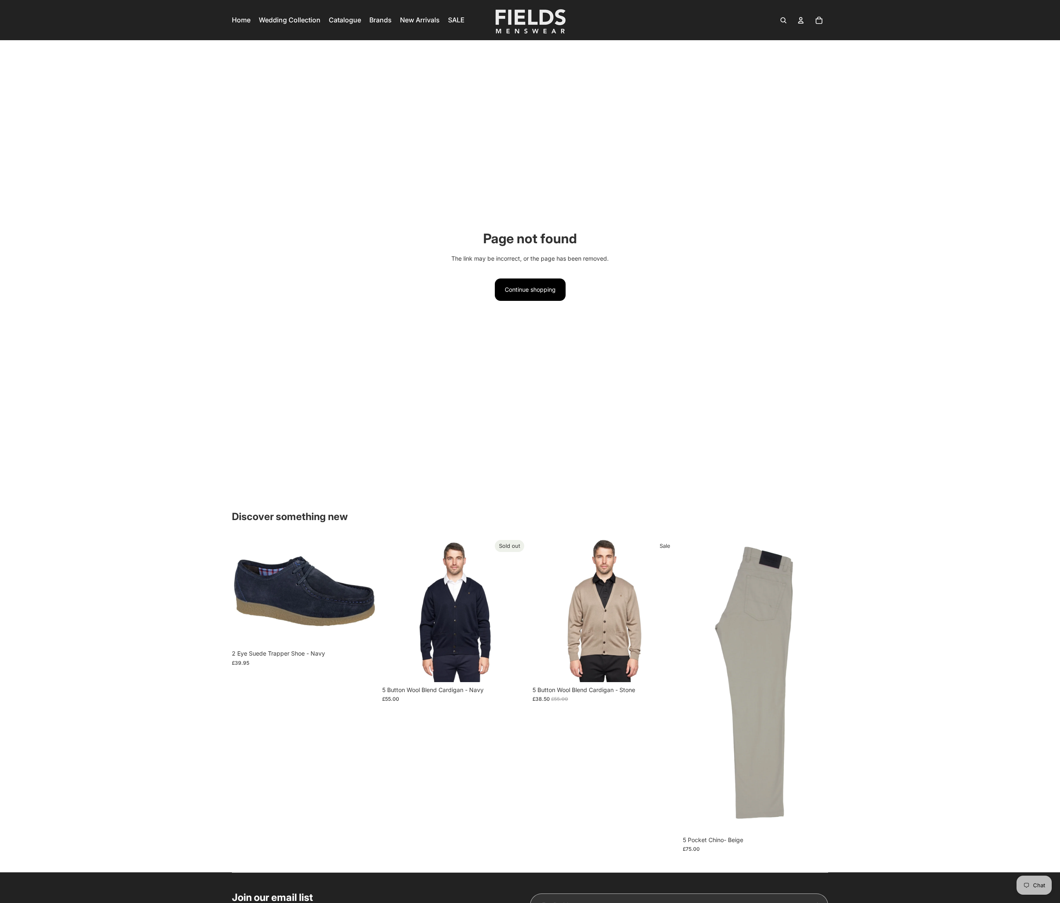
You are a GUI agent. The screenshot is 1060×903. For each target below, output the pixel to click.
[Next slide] (515, 609)
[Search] (783, 20)
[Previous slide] (394, 609)
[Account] (801, 20)
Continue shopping (530, 289)
